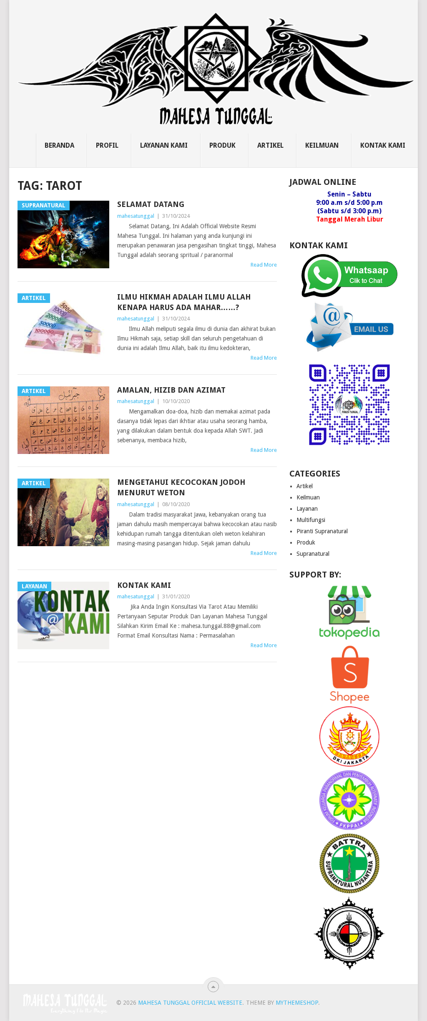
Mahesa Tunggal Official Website (190, 1002)
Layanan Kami (164, 145)
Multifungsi (310, 520)
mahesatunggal (135, 216)
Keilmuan (322, 145)
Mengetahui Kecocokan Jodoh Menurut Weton (181, 487)
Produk (222, 145)
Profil (107, 145)
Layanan (307, 508)
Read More (264, 265)
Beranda (59, 145)
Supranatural (312, 553)
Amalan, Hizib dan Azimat (171, 390)
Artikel (270, 145)
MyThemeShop (297, 1002)
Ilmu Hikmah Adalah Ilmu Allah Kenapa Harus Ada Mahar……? (184, 302)
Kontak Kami (382, 145)
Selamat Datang (150, 204)
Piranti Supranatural (322, 531)
